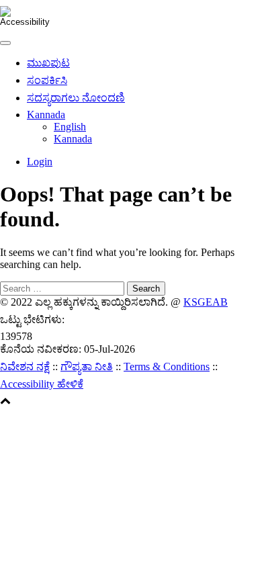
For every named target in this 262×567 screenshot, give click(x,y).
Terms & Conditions (167, 366)
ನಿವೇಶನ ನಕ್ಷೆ (25, 366)
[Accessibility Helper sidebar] (16, 16)
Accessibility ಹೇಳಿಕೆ (41, 384)
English (70, 126)
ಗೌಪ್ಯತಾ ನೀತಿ (86, 366)
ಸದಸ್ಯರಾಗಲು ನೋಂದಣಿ (76, 97)
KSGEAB (205, 302)
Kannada (46, 114)
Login (39, 161)
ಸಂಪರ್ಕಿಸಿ (47, 80)
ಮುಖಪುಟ (48, 63)
